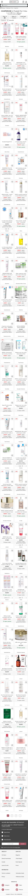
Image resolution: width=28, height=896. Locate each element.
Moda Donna (7, 832)
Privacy (3, 876)
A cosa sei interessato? (7, 829)
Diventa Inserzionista (6, 858)
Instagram (7, 885)
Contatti (3, 861)
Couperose (3, 20)
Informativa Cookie (20, 873)
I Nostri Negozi (19, 858)
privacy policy (17, 847)
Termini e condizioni (6, 873)
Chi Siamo (4, 855)
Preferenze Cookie (20, 876)
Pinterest (21, 889)
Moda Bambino (7, 839)
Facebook (7, 889)
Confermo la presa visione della (11, 847)
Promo (17, 865)
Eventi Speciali (19, 861)
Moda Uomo (7, 836)
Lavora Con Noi (5, 865)
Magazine (18, 855)
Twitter (20, 885)
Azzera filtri (11, 20)
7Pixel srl (12, 894)
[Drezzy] (14, 2)
